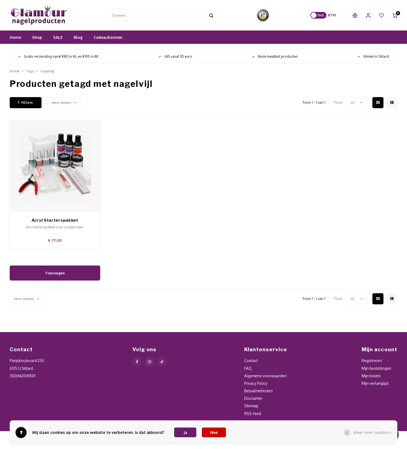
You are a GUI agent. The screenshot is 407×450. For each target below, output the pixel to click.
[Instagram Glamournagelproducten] (149, 362)
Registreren (372, 360)
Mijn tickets (371, 375)
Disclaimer (253, 398)
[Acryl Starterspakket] (55, 166)
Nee (214, 432)
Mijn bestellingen (376, 368)
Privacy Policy (255, 383)
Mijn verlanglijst (375, 383)
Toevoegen (55, 273)
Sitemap (251, 405)
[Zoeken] (211, 15)
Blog (78, 37)
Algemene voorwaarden (265, 375)
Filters (27, 102)
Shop (37, 37)
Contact (251, 360)
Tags (30, 71)
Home (15, 37)
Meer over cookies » (372, 432)
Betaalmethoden (258, 390)
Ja (185, 432)
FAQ (248, 368)
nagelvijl (47, 71)
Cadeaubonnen (108, 37)
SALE (58, 37)
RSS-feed (252, 413)
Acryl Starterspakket (55, 220)
